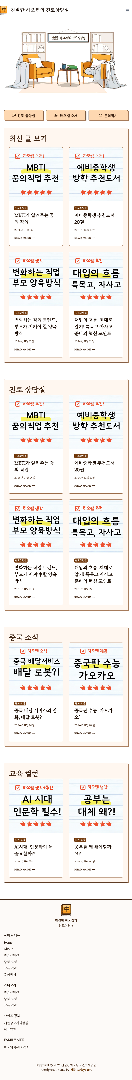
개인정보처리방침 (16, 1023)
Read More (23, 238)
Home (8, 942)
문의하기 (10, 975)
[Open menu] (128, 10)
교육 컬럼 (20, 839)
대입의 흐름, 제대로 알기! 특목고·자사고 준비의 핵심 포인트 (93, 326)
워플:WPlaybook (80, 1070)
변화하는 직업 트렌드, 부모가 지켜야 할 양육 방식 (35, 326)
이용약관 (10, 1029)
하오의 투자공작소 (16, 1047)
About (8, 949)
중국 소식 (20, 703)
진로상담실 (21, 208)
